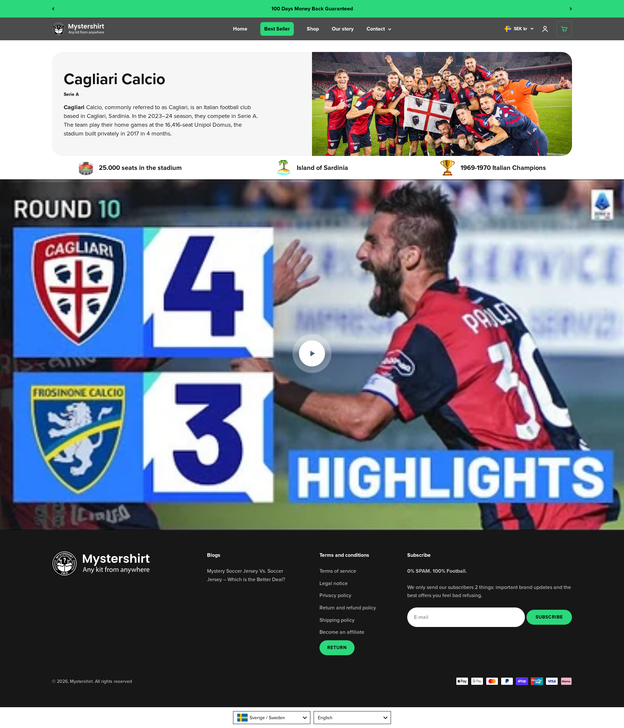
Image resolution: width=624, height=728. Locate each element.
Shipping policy (337, 619)
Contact (376, 28)
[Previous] (53, 9)
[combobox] (271, 717)
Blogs (213, 555)
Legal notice (333, 583)
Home (240, 28)
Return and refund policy (347, 607)
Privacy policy (335, 595)
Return (337, 647)
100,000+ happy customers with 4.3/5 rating (312, 8)
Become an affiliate (341, 631)
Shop (313, 28)
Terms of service (337, 570)
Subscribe (549, 616)
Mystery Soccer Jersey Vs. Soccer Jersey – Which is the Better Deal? (246, 575)
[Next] (571, 9)
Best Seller (277, 28)
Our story (343, 28)
